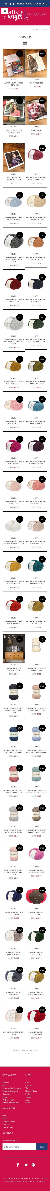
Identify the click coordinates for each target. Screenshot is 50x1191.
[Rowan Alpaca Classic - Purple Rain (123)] (36, 445)
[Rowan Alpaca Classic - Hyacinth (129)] (13, 405)
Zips (27, 1100)
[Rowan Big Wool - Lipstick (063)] (36, 1016)
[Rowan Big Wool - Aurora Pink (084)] (36, 854)
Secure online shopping (11, 1088)
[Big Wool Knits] (36, 63)
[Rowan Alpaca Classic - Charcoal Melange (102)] (13, 241)
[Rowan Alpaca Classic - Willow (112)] (36, 605)
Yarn (27, 1088)
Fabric (27, 1082)
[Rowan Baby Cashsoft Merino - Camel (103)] (36, 692)
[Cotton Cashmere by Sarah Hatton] (13, 110)
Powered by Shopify (37, 1181)
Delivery (5, 1082)
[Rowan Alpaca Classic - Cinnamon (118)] (36, 241)
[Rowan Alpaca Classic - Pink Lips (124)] (13, 445)
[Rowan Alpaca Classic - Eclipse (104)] (36, 283)
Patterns (28, 1094)
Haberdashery (31, 1091)
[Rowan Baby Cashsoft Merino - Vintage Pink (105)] (13, 854)
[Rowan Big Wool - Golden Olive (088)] (36, 976)
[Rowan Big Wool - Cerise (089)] (36, 896)
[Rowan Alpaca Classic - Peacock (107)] (36, 405)
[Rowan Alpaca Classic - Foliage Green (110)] (36, 323)
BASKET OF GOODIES (31, 3)
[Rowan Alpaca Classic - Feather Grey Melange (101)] (13, 323)
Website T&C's (8, 1100)
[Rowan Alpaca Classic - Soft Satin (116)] (36, 525)
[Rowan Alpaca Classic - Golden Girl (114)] (13, 365)
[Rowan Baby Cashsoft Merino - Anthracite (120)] (13, 692)
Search (5, 1097)
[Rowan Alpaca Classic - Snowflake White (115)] (13, 525)
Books (28, 1103)
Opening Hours (8, 1121)
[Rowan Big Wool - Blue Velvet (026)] (13, 896)
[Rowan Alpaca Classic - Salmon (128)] (36, 485)
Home (36, 30)
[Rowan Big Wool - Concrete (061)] (13, 936)
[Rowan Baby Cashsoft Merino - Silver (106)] (13, 814)
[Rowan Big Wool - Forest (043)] (36, 936)
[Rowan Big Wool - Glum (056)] (13, 976)
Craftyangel (26, 1178)
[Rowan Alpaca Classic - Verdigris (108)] (36, 565)
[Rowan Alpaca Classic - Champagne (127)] (36, 201)
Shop (4, 1119)
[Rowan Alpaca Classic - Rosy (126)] (13, 485)
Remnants (29, 1085)
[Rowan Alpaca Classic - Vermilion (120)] (13, 605)
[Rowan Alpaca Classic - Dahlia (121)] (13, 283)
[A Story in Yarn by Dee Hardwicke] (13, 63)
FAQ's (4, 1085)
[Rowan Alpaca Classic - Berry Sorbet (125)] (36, 154)
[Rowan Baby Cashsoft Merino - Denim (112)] (13, 734)
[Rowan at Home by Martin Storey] (13, 648)
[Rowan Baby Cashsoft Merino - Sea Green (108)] (36, 774)
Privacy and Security (10, 1103)
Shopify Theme (40, 1178)
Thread (28, 1097)
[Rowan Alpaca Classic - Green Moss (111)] (36, 365)
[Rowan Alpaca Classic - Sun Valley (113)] (13, 565)
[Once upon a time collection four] (13, 157)
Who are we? (7, 1127)
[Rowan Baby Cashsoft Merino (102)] (36, 645)
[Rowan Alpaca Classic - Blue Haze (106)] (13, 201)
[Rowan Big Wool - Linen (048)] (13, 1016)
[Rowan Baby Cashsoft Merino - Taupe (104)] (36, 814)
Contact (5, 1124)
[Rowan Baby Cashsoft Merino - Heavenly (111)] (36, 734)
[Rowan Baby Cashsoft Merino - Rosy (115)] (13, 774)
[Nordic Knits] (36, 110)
